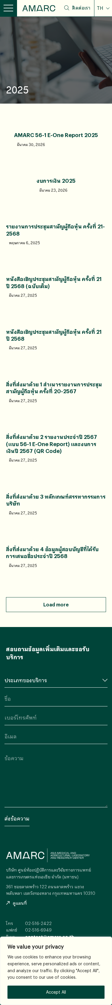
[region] (56, 971)
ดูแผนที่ (20, 903)
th (103, 21)
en (103, 31)
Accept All (56, 992)
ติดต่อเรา (81, 7)
